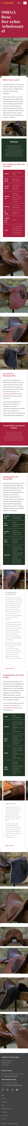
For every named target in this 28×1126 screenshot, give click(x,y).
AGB (2, 1105)
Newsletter (4, 1102)
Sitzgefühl (13, 411)
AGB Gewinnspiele (6, 1108)
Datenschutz (4, 1115)
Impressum (4, 1112)
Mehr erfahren (9, 668)
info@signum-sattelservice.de (13, 1085)
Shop (2, 1095)
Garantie (3, 1119)
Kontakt (3, 1098)
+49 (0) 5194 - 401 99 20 (11, 1076)
